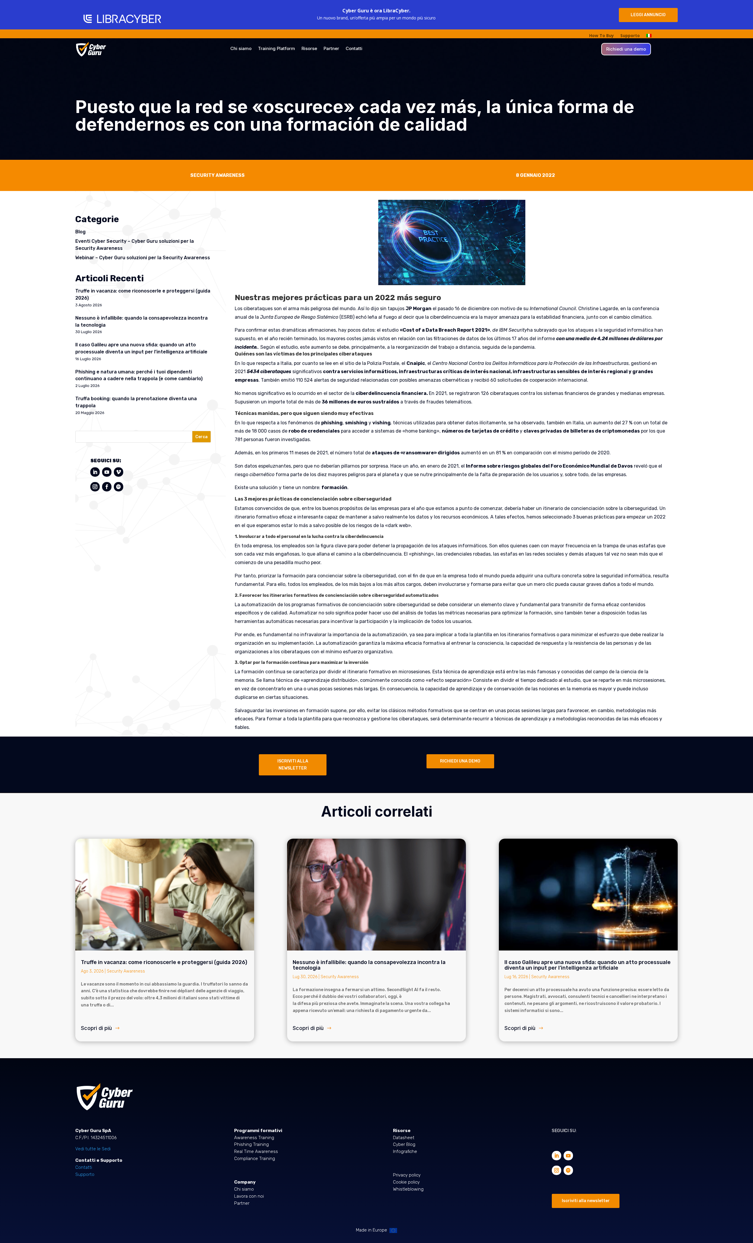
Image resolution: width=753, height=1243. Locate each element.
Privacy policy (407, 1175)
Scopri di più (96, 1028)
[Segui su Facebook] (106, 486)
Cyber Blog (404, 1144)
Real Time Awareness (256, 1151)
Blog (80, 232)
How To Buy (601, 36)
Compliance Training (254, 1158)
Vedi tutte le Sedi (93, 1148)
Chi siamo (240, 48)
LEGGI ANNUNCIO (648, 14)
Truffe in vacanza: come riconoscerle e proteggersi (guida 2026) (164, 962)
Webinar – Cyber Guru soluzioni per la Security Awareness (142, 257)
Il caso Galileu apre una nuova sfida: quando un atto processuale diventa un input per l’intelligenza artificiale (587, 965)
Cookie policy (406, 1182)
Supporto (630, 36)
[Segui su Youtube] (106, 472)
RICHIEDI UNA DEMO (460, 761)
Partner (331, 48)
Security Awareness (126, 971)
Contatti (354, 48)
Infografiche (405, 1151)
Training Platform (276, 48)
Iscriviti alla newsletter (586, 1200)
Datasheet (403, 1137)
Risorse (309, 48)
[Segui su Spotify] (118, 486)
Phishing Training (251, 1144)
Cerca (201, 436)
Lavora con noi (249, 1196)
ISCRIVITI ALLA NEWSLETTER (292, 765)
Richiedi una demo (626, 49)
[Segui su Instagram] (95, 486)
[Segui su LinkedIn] (95, 472)
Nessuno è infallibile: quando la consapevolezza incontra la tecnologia (369, 965)
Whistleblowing (408, 1189)
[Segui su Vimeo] (118, 472)
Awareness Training (254, 1137)
